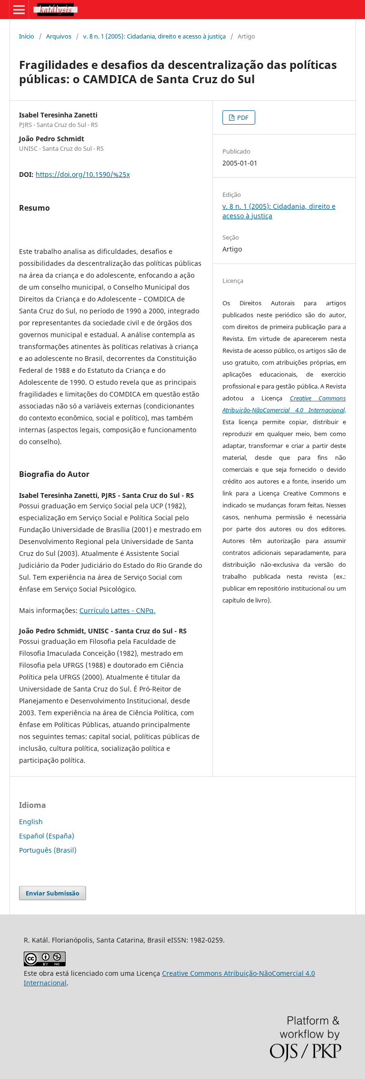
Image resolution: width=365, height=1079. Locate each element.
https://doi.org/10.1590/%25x (83, 174)
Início (26, 36)
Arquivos (58, 36)
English (31, 821)
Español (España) (46, 835)
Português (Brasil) (48, 850)
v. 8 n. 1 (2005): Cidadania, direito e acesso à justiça (154, 36)
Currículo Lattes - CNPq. (117, 610)
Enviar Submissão (52, 893)
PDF (242, 117)
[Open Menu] (19, 9)
